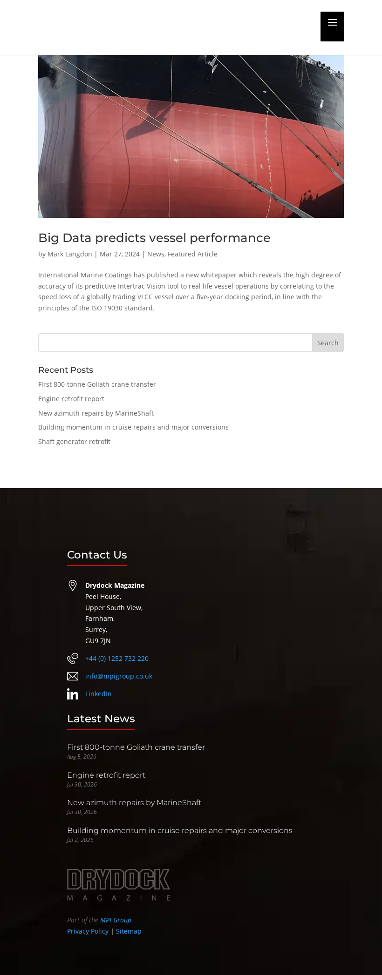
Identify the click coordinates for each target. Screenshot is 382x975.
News (155, 253)
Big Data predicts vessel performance (154, 237)
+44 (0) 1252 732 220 (117, 658)
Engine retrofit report (71, 398)
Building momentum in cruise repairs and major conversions (133, 427)
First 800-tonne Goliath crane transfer (97, 384)
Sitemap (129, 931)
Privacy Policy (88, 931)
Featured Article (193, 253)
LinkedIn (98, 693)
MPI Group (115, 919)
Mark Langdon (70, 253)
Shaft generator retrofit (74, 441)
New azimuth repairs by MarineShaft (96, 413)
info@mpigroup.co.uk (118, 676)
